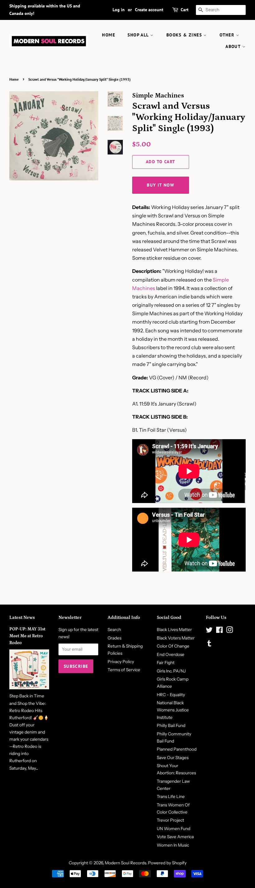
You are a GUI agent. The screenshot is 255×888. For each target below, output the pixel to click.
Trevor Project (170, 820)
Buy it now (160, 185)
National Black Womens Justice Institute (173, 709)
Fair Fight (165, 662)
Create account (149, 9)
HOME (108, 35)
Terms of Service (124, 669)
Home (14, 79)
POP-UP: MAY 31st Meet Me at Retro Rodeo (27, 636)
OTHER (228, 35)
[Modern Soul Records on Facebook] (219, 631)
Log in (119, 9)
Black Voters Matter (176, 637)
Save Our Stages (172, 757)
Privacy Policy (121, 661)
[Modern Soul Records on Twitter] (209, 631)
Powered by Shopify (167, 862)
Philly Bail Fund (171, 725)
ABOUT (233, 46)
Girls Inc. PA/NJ (171, 670)
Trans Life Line (171, 796)
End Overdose (170, 654)
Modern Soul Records (125, 862)
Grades (114, 637)
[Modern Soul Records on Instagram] (229, 631)
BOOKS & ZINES (185, 35)
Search (114, 629)
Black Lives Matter (174, 629)
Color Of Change (173, 645)
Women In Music (173, 845)
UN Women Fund (173, 828)
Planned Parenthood (177, 749)
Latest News (22, 617)
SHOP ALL (139, 35)
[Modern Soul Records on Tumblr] (209, 644)
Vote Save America (175, 836)
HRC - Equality (171, 694)
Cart (184, 9)
